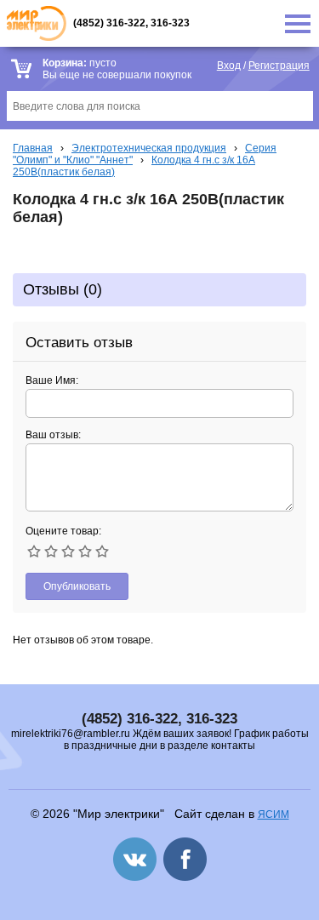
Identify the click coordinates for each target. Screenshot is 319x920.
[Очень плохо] (34, 551)
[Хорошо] (85, 551)
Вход (229, 65)
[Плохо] (51, 551)
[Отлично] (102, 551)
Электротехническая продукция (148, 148)
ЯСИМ (273, 814)
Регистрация (279, 65)
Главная (33, 148)
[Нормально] (68, 551)
